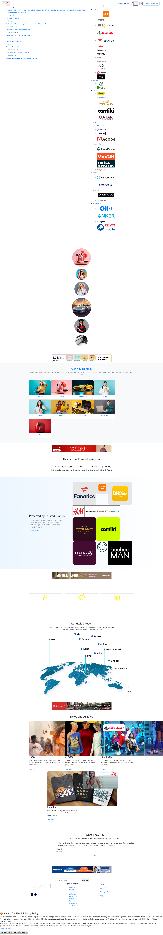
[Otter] (106, 208)
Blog (101, 896)
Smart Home (73, 905)
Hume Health (10, 41)
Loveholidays (20, 24)
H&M (36, 10)
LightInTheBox (68, 10)
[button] (127, 3)
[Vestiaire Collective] (101, 69)
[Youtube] (35, 894)
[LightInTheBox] (101, 61)
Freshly (48, 10)
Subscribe (84, 880)
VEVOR (18, 35)
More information (6, 928)
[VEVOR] (106, 156)
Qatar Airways (45, 24)
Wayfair (35, 58)
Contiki (37, 24)
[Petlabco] (106, 185)
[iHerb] (101, 87)
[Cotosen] (101, 65)
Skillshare (24, 35)
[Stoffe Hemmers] (101, 57)
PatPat (15, 12)
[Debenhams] (101, 50)
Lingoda (16, 53)
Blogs (121, 4)
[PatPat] (101, 72)
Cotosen (76, 10)
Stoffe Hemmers (57, 10)
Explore (33, 769)
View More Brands (35, 531)
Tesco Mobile (24, 53)
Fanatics (31, 10)
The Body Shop (11, 18)
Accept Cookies (6, 932)
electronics (97, 203)
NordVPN (9, 30)
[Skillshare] (106, 164)
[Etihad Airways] (106, 103)
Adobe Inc (26, 30)
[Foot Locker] (106, 33)
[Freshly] (101, 53)
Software (96, 123)
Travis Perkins (11, 35)
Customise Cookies (21, 932)
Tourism (95, 90)
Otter (7, 53)
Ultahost (15, 30)
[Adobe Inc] (106, 139)
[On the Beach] (101, 93)
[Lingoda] (101, 221)
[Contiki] (106, 110)
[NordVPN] (101, 126)
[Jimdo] (101, 133)
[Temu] (106, 14)
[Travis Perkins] (106, 149)
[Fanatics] (106, 40)
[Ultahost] (101, 129)
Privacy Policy (105, 892)
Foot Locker (24, 10)
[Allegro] (101, 169)
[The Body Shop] (101, 83)
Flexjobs (14, 58)
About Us (103, 888)
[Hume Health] (106, 177)
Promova (9, 47)
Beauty (95, 81)
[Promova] (106, 195)
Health (95, 173)
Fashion (95, 9)
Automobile (97, 144)
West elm (20, 58)
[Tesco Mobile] (106, 227)
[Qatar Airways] (106, 118)
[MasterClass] (101, 200)
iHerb (19, 18)
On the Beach (10, 24)
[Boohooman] (101, 77)
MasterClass (16, 47)
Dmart (12, 10)
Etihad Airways (30, 24)
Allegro (29, 35)
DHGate (17, 10)
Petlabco (18, 41)
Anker (11, 53)
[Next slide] (133, 845)
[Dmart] (101, 20)
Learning (96, 190)
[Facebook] (32, 894)
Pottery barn (27, 58)
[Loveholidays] (101, 97)
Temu (8, 10)
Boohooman (22, 12)
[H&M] (101, 46)
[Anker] (106, 216)
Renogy (8, 58)
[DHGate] (106, 25)
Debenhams (42, 10)
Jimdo (20, 30)
